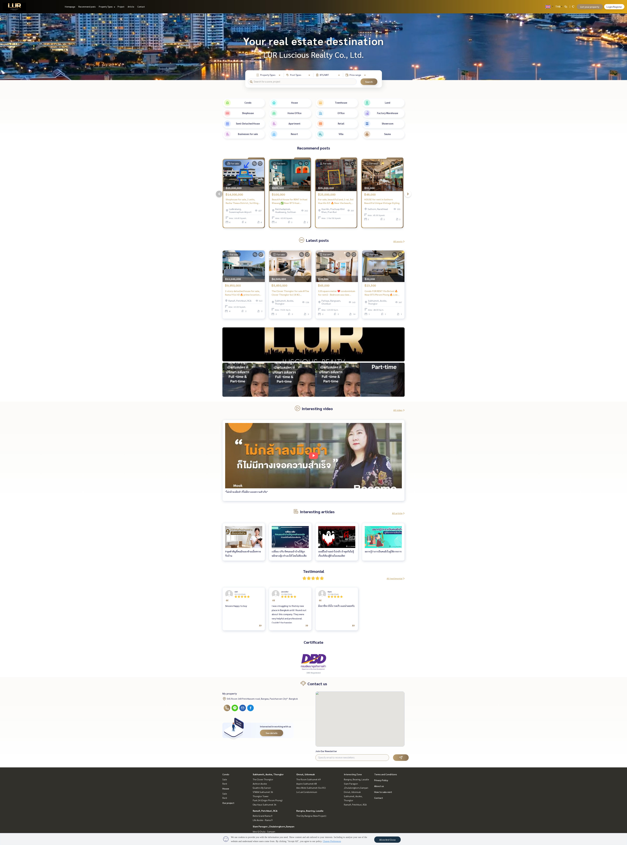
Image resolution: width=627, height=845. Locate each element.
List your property (589, 6)
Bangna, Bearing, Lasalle (309, 810)
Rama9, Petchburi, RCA (265, 810)
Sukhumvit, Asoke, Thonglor (268, 774)
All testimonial (394, 578)
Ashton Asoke (260, 783)
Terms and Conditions (385, 774)
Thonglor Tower (261, 796)
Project (121, 6)
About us (379, 786)
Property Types (106, 6)
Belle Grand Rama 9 (262, 815)
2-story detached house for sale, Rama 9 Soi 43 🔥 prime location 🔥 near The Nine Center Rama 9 (242, 293)
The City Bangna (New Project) (311, 815)
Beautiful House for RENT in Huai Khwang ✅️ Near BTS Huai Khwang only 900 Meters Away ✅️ (289, 201)
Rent (224, 783)
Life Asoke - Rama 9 (263, 820)
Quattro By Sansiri (262, 787)
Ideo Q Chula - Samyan (264, 831)
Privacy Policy (381, 780)
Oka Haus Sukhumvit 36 (264, 804)
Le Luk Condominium (306, 791)
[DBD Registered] (313, 661)
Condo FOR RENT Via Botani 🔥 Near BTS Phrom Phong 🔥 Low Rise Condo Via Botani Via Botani (382, 293)
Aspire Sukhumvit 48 (306, 783)
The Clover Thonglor (263, 779)
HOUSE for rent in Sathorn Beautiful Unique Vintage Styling (381, 201)
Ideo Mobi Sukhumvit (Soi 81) (311, 787)
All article (397, 513)
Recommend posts (87, 6)
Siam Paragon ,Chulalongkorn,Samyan (273, 826)
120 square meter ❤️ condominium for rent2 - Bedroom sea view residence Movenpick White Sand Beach (336, 293)
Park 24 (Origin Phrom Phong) (267, 800)
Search (369, 81)
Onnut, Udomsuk (305, 774)
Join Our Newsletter (326, 751)
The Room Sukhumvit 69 (308, 779)
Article (131, 6)
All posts (397, 241)
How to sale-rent (383, 791)
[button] (622, 46)
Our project (228, 802)
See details (271, 732)
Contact (141, 6)
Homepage (70, 6)
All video (397, 410)
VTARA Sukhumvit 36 (263, 791)
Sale (224, 779)
